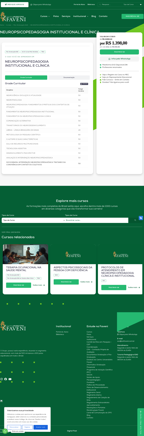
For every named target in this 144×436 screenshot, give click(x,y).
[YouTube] (10, 379)
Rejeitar (27, 427)
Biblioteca (91, 4)
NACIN (89, 375)
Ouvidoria (90, 382)
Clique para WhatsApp (42, 4)
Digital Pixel (72, 431)
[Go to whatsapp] (5, 431)
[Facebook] (5, 379)
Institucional (91, 339)
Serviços (66, 16)
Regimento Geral (93, 392)
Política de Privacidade (96, 385)
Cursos (8, 25)
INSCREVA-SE (132, 16)
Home (2, 25)
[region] (27, 419)
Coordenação (92, 347)
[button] (84, 84)
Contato (103, 16)
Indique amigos (15, 4)
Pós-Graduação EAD (20, 25)
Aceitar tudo (40, 427)
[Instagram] (1, 379)
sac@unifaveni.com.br (126, 341)
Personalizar (14, 427)
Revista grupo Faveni (95, 410)
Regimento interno (94, 395)
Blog (93, 16)
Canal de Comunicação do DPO (99, 413)
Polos (56, 16)
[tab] (26, 77)
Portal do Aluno (79, 4)
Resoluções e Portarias (96, 408)
